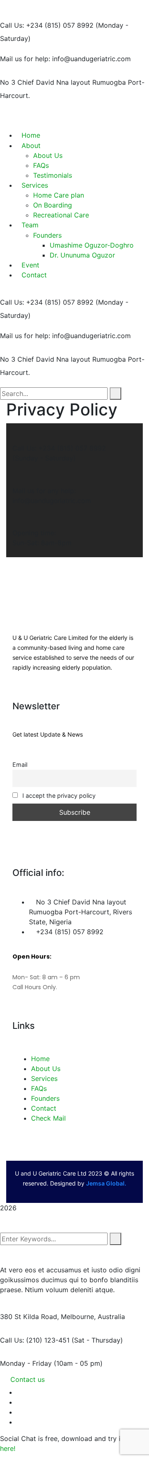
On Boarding (52, 205)
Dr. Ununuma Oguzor (82, 255)
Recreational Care (61, 215)
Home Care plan (58, 195)
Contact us (27, 1379)
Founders (47, 235)
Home (40, 1058)
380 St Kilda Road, (29, 1316)
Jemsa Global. (106, 1183)
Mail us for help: (25, 59)
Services (35, 185)
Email (19, 764)
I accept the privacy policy (58, 795)
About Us (45, 1068)
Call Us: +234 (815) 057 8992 (47, 25)
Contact (34, 275)
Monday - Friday (26, 1363)
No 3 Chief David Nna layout (45, 82)
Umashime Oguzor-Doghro (92, 245)
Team (30, 225)
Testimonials (52, 175)
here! (7, 1448)
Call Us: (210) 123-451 (35, 1340)
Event (30, 265)
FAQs (41, 165)
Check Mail (48, 1118)
